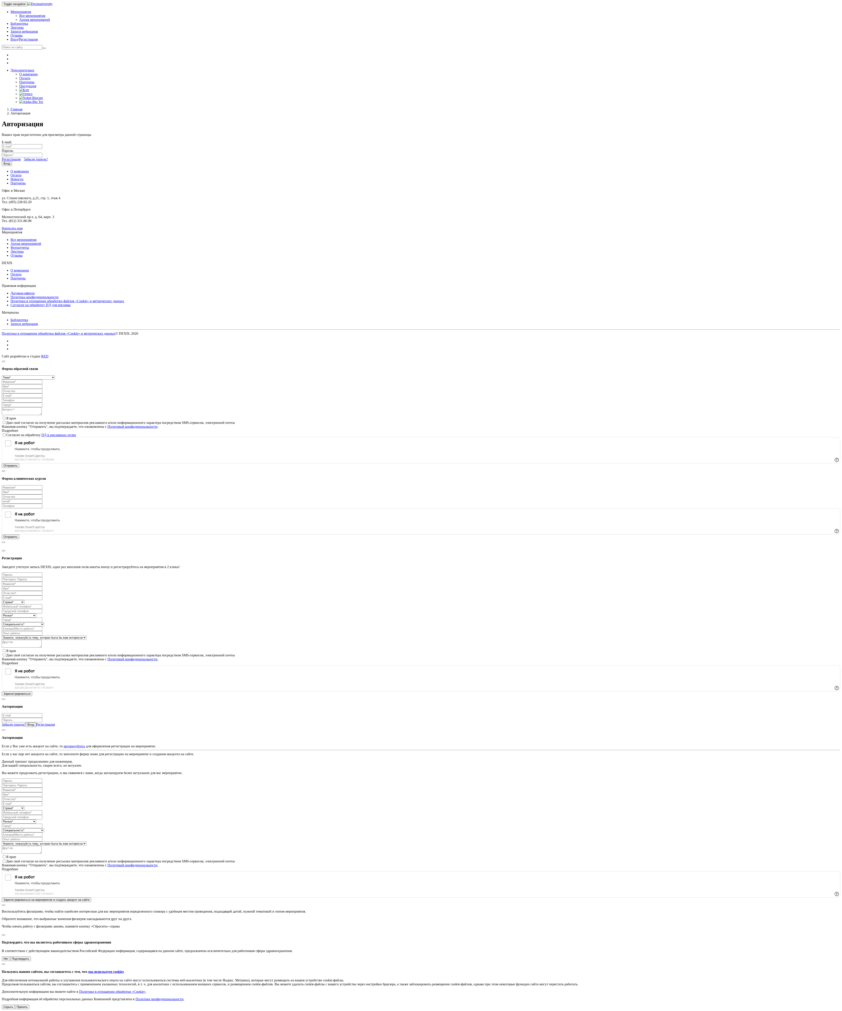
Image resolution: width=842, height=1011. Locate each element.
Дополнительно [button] (22, 70)
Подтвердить (20, 958)
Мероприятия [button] (21, 12)
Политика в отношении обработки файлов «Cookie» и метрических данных (67, 301)
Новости (17, 179)
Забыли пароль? (36, 159)
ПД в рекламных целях (58, 435)
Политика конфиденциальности (35, 297)
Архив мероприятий (34, 19)
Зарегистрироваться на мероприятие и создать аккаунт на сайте (46, 899)
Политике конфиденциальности (160, 999)
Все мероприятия (32, 16)
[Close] (3, 361)
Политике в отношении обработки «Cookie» (112, 991)
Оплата (24, 78)
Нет (6, 958)
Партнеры (26, 82)
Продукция (27, 86)
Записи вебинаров (24, 31)
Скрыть (8, 1007)
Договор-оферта (23, 293)
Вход (14, 39)
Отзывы (17, 35)
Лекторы (17, 27)
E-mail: (7, 142)
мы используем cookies (106, 972)
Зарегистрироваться (17, 693)
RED (44, 356)
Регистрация (28, 39)
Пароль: (8, 151)
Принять (22, 1007)
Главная (16, 109)
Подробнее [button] (10, 430)
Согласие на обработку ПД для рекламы (41, 305)
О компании (28, 74)
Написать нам (12, 228)
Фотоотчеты (20, 247)
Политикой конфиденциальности (132, 426)
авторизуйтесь (74, 746)
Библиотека (19, 23)
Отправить (11, 465)
